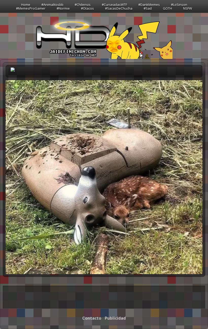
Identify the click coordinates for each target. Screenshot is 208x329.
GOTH (167, 8)
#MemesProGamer (30, 8)
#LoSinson (179, 4)
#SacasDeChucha (118, 8)
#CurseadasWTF (114, 4)
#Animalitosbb (52, 4)
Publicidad (115, 318)
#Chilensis (83, 4)
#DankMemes (149, 4)
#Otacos (87, 8)
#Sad (148, 8)
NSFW (187, 8)
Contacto (91, 318)
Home (25, 4)
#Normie (63, 8)
